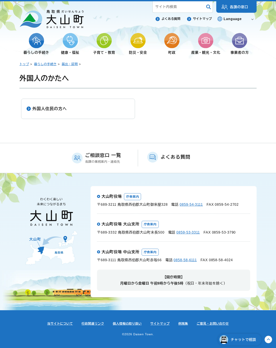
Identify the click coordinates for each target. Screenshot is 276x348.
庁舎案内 (132, 196)
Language (233, 19)
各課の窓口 (239, 7)
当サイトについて (60, 323)
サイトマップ (202, 19)
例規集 (183, 323)
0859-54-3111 (191, 204)
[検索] (208, 7)
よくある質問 (171, 19)
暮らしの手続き (45, 64)
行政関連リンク (93, 323)
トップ (24, 64)
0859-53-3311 (188, 232)
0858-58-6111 (185, 260)
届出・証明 (70, 64)
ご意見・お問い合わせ (213, 323)
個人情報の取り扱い (127, 323)
